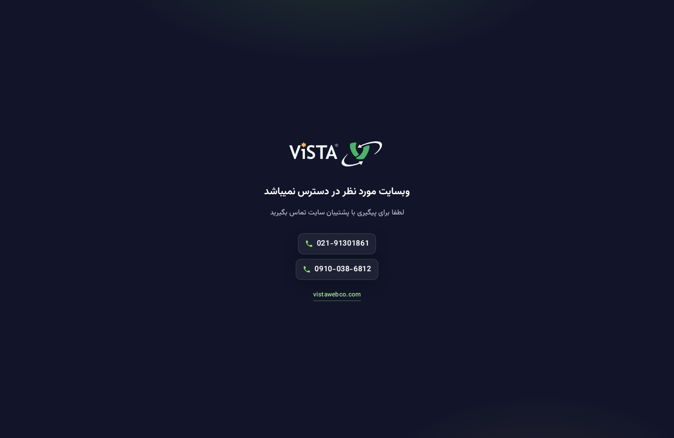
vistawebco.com (337, 295)
